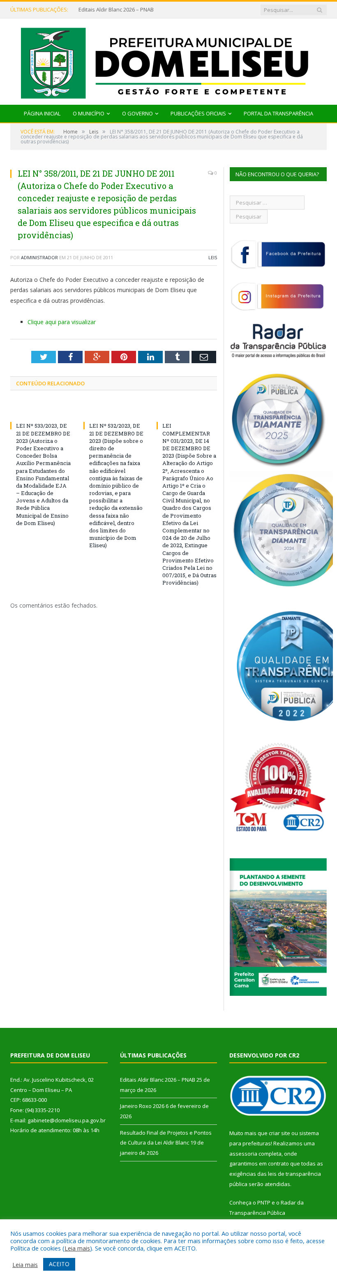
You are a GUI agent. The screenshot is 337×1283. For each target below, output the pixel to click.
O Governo (137, 113)
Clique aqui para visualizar (62, 322)
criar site (279, 1133)
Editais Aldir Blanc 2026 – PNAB (157, 1079)
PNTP (263, 1202)
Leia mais (77, 1248)
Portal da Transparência (278, 113)
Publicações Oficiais (198, 113)
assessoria (243, 1153)
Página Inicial (42, 113)
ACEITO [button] (59, 1264)
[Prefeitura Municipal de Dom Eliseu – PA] (168, 59)
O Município (88, 113)
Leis (212, 257)
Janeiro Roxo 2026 (100, 9)
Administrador (39, 257)
